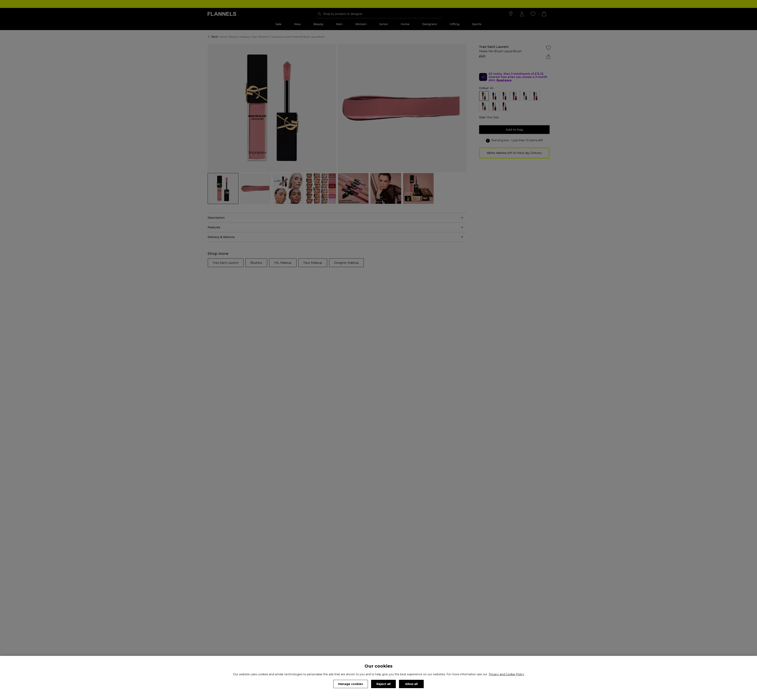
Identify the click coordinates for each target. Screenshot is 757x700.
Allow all (411, 684)
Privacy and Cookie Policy (506, 674)
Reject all (383, 684)
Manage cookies (350, 684)
